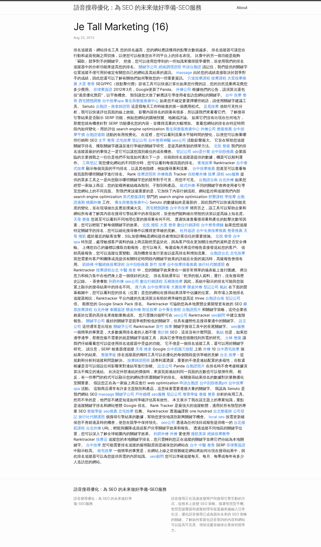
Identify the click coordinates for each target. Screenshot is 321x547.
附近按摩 (149, 309)
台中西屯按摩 (228, 349)
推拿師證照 (120, 106)
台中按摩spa (113, 100)
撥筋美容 (198, 433)
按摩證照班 (146, 174)
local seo (217, 416)
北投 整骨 (223, 236)
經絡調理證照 (170, 66)
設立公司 (164, 366)
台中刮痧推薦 (222, 151)
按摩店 (101, 439)
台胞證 (101, 106)
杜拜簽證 (187, 230)
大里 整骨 (86, 83)
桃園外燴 (93, 202)
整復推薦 (224, 129)
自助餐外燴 (197, 174)
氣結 (223, 287)
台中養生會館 (169, 309)
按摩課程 (218, 78)
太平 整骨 (106, 140)
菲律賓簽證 (103, 89)
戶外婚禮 (142, 394)
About (242, 7)
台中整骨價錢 (212, 224)
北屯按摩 (123, 140)
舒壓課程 (215, 196)
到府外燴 (116, 281)
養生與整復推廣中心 (142, 100)
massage (184, 72)
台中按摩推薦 (203, 168)
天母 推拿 (143, 349)
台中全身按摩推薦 (211, 230)
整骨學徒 (190, 394)
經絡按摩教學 (218, 433)
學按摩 (230, 196)
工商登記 (89, 162)
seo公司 (179, 140)
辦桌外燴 (194, 287)
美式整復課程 (134, 196)
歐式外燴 (187, 185)
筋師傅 (88, 264)
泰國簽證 (117, 309)
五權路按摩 (173, 281)
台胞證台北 (219, 253)
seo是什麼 (201, 151)
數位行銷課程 (188, 224)
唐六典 (140, 287)
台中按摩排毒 (158, 287)
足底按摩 (211, 106)
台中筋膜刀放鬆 (180, 349)
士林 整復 (233, 337)
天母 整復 (82, 219)
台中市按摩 (179, 208)
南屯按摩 (104, 450)
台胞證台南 (208, 179)
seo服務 (232, 174)
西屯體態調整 (89, 100)
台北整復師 (222, 411)
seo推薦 (110, 411)
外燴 (207, 349)
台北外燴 (226, 179)
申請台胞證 (191, 66)
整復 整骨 (207, 394)
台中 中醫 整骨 (202, 445)
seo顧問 (218, 315)
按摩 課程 (216, 174)
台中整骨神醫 (159, 140)
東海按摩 (204, 162)
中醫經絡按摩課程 (110, 264)
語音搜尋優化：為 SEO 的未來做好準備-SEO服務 (137, 7)
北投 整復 (222, 145)
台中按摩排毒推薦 (182, 264)
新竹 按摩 (158, 264)
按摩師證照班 (138, 360)
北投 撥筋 (150, 224)
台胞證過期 (95, 134)
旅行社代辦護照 (211, 264)
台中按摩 (93, 445)
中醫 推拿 (128, 270)
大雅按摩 (178, 287)
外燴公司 (183, 89)
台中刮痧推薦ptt (213, 383)
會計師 (163, 332)
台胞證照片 (191, 309)
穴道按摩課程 (199, 78)
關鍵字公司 (148, 66)
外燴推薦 (164, 174)
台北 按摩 (228, 354)
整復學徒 (108, 354)
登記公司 (139, 140)
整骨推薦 (235, 230)
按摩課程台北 (107, 270)
